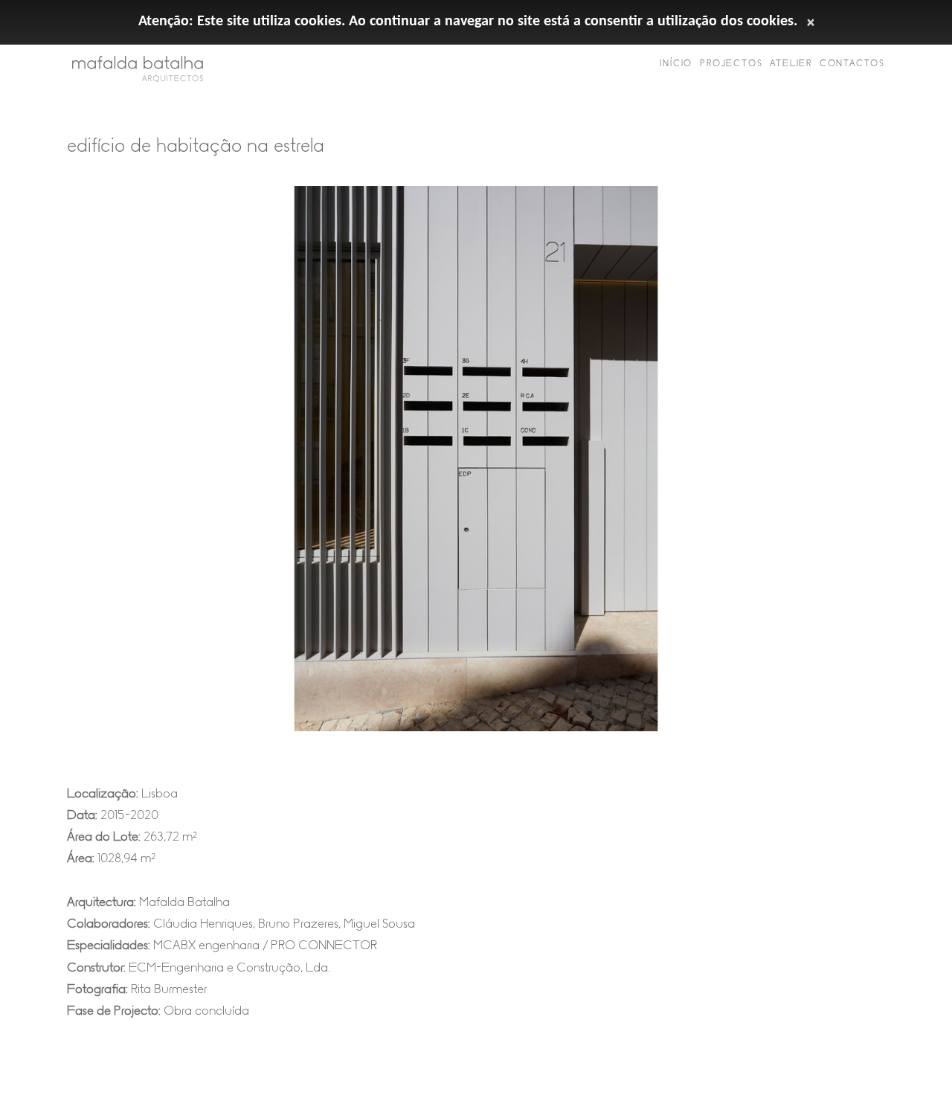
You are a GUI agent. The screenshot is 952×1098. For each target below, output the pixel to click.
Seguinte (901, 470)
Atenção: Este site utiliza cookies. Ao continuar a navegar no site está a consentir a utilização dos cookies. (467, 21)
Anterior (51, 470)
